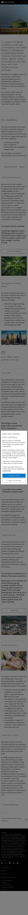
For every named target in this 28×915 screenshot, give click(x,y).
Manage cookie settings (14, 480)
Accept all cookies (14, 475)
